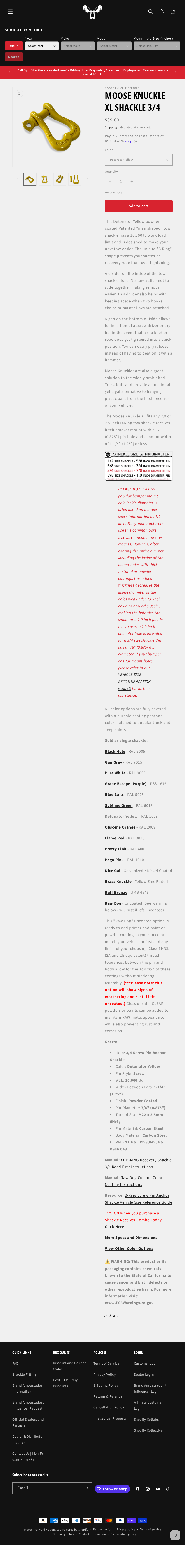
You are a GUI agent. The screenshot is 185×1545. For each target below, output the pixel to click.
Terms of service (150, 1529)
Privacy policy (126, 1529)
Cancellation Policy (108, 1407)
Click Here (114, 1227)
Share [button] (113, 1315)
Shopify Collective (148, 1430)
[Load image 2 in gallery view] (45, 179)
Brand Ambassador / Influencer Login (150, 1388)
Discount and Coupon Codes (70, 1366)
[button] (10, 11)
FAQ (15, 1363)
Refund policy (102, 1529)
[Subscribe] (86, 1488)
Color (109, 150)
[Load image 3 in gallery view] (59, 179)
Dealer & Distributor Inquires (28, 1439)
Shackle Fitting (24, 1374)
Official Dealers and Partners (28, 1422)
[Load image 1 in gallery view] (30, 179)
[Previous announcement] (9, 72)
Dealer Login (144, 1374)
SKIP (14, 46)
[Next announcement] (176, 72)
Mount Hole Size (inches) (153, 38)
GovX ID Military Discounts (65, 1383)
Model (101, 38)
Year (28, 38)
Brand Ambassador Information (27, 1388)
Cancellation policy (123, 1534)
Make (65, 38)
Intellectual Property (109, 1418)
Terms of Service (106, 1363)
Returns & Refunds (107, 1396)
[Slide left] (17, 179)
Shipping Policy (105, 1385)
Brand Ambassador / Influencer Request (28, 1405)
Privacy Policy (104, 1374)
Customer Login (146, 1363)
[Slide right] (87, 179)
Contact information (92, 1534)
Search (14, 57)
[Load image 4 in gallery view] (74, 179)
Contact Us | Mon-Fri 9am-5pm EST (28, 1456)
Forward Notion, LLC (47, 1530)
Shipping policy (63, 1534)
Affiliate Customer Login (148, 1405)
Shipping (111, 127)
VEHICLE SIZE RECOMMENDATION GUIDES (134, 681)
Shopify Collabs (146, 1419)
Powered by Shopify (75, 1530)
